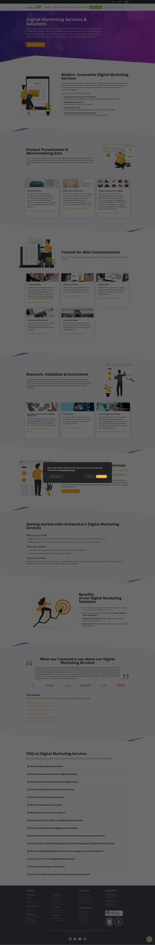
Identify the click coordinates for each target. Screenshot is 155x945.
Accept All (101, 476)
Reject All (89, 476)
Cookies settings (55, 476)
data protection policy (67, 470)
